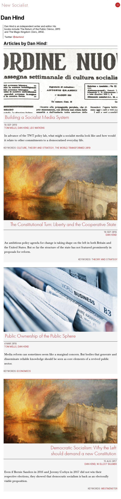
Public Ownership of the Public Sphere (40, 336)
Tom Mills (10, 128)
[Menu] (117, 5)
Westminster (109, 488)
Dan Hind (23, 128)
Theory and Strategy (41, 148)
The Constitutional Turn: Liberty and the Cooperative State (63, 224)
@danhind (18, 37)
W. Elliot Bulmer (107, 464)
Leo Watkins (37, 128)
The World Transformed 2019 (72, 148)
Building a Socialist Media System (37, 117)
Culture (22, 148)
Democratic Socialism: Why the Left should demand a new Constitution (83, 450)
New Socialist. (15, 5)
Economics (24, 371)
